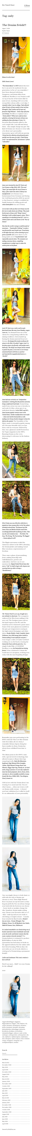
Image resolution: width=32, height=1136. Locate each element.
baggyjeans (17, 1021)
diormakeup (22, 1027)
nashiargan (5, 1035)
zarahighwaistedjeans (7, 1042)
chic (26, 1023)
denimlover (23, 1025)
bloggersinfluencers (6, 1023)
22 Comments (5, 33)
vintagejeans (10, 1040)
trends (22, 1038)
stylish (13, 1038)
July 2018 (4, 1116)
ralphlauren (8, 1037)
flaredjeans (12, 1031)
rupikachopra (24, 1037)
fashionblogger (15, 1029)
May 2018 (5, 1121)
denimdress (9, 1025)
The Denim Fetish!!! (14, 25)
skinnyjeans (8, 1038)
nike (27, 1035)
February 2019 (6, 1100)
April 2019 (5, 1095)
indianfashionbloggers (7, 1033)
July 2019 (4, 1091)
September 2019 (6, 1088)
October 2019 (6, 1086)
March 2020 (5, 1079)
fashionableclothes (6, 1029)
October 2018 (6, 1109)
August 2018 (5, 1114)
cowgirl (4, 1025)
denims (4, 1027)
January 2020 (6, 1081)
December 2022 (6, 1065)
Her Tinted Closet (8, 5)
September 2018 (6, 1112)
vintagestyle (16, 1040)
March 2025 (5, 1062)
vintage (4, 1040)
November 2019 (6, 1083)
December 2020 (6, 1072)
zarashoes (16, 1042)
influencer (16, 1033)
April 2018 (5, 1123)
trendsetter (26, 1038)
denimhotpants (16, 1025)
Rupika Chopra (6, 30)
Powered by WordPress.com (8, 1129)
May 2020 (5, 1076)
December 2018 (6, 1105)
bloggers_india (16, 1023)
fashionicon (22, 1029)
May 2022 (5, 1067)
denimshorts (9, 1027)
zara (21, 1040)
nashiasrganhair (22, 1035)
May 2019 (5, 1093)
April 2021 (5, 1069)
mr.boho (25, 1033)
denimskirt (15, 1027)
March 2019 (5, 1098)
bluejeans (22, 1023)
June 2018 (5, 1119)
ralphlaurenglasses (15, 1037)
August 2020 (5, 1074)
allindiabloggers (10, 1021)
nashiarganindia (13, 1035)
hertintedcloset (18, 1031)
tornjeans (17, 1038)
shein (3, 1038)
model (20, 1033)
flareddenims (5, 1031)
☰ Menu (27, 5)
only (3, 1037)
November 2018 (6, 1107)
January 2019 (6, 1102)
